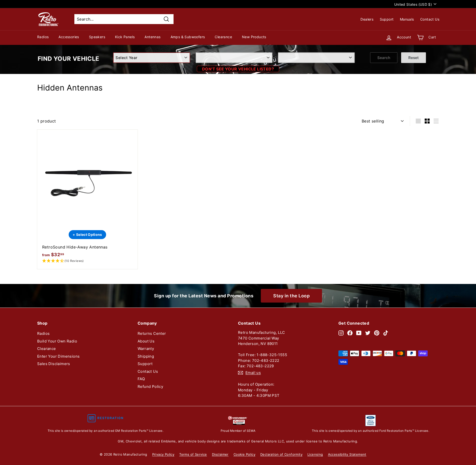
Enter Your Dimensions (58, 356)
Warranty (146, 348)
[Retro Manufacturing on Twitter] (367, 333)
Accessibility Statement (347, 454)
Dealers (366, 19)
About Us (146, 341)
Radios (43, 37)
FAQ (141, 378)
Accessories (69, 37)
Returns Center (152, 333)
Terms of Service (193, 454)
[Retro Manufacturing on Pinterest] (376, 333)
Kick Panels (125, 37)
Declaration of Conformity (281, 454)
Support (387, 19)
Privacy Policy (163, 454)
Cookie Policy (244, 454)
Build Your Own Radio (57, 341)
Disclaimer (220, 454)
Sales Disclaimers (53, 363)
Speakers (97, 37)
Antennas (152, 37)
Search (383, 57)
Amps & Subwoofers (188, 37)
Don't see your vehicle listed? (238, 68)
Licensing (315, 454)
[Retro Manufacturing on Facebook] (350, 333)
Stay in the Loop (291, 295)
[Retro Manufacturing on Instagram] (341, 333)
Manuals (407, 19)
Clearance (223, 37)
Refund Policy (150, 386)
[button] (87, 261)
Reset (413, 57)
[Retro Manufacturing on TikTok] (385, 333)
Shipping (146, 356)
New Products (254, 37)
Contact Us (429, 19)
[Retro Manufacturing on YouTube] (358, 333)
